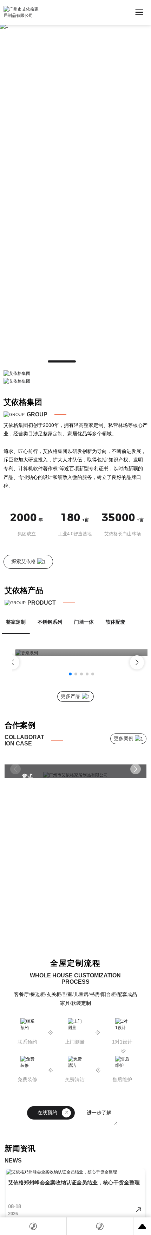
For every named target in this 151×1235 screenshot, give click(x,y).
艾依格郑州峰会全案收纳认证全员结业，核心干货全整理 (74, 1182)
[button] (62, 361)
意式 (27, 776)
